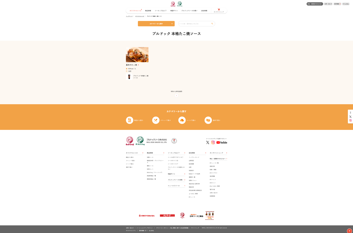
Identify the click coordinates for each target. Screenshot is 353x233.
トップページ (129, 16)
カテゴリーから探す (156, 24)
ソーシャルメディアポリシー (145, 227)
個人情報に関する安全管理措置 (179, 227)
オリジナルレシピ (139, 16)
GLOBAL (151, 230)
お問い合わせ (328, 4)
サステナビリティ (131, 230)
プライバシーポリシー (162, 227)
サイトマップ (195, 227)
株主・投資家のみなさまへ (314, 4)
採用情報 (141, 230)
